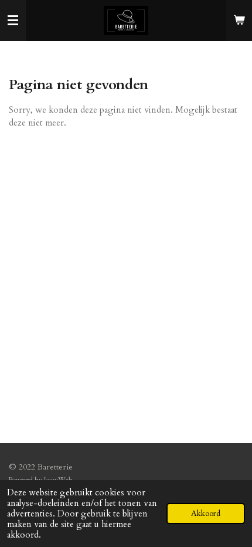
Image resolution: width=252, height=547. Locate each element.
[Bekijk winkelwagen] (239, 20)
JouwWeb (58, 479)
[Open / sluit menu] (13, 20)
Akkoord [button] (205, 513)
